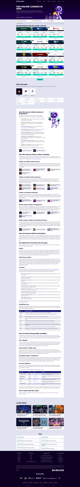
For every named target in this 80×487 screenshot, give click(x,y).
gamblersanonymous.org (36, 373)
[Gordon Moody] (38, 478)
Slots (31, 460)
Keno (31, 457)
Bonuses (49, 1)
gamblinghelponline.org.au (37, 383)
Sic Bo (31, 458)
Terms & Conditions (28, 485)
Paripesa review (56, 63)
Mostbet (19, 457)
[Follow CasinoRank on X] (57, 470)
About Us (60, 455)
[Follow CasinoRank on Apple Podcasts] (63, 470)
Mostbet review (40, 50)
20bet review (56, 50)
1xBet (19, 455)
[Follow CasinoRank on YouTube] (59, 470)
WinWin (19, 460)
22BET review (24, 50)
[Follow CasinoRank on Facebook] (53, 470)
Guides (59, 1)
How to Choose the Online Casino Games (46, 457)
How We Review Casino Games (31, 461)
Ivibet (19, 461)
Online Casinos (38, 1)
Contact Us (60, 457)
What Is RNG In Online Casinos (46, 460)
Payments (54, 1)
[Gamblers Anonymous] (25, 478)
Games (44, 1)
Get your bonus (24, 36)
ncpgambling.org (35, 376)
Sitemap (54, 485)
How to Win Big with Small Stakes (46, 458)
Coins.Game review (24, 63)
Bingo (31, 455)
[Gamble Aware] (50, 478)
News (63, 1)
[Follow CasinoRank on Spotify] (61, 470)
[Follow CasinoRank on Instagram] (55, 470)
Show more (39, 79)
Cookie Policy (41, 485)
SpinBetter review (24, 38)
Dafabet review (40, 63)
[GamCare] (31, 478)
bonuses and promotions (25, 127)
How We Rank (60, 460)
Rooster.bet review (56, 38)
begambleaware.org (36, 378)
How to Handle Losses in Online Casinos (46, 461)
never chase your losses (23, 344)
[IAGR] (21, 478)
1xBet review (40, 38)
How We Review (60, 458)
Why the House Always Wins (46, 455)
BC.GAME (19, 458)
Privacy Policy (60, 461)
